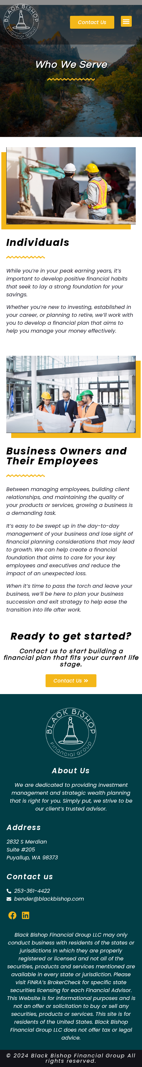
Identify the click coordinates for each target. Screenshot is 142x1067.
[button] (126, 21)
